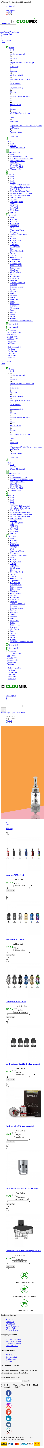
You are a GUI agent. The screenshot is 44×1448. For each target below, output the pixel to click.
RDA (12, 181)
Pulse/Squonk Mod (17, 161)
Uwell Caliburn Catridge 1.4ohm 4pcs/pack (23, 1064)
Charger (13, 238)
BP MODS (14, 58)
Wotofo (19, 132)
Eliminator (14, 232)
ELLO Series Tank (17, 189)
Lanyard (13, 306)
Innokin (18, 84)
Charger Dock (15, 240)
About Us (9, 1320)
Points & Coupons (12, 1326)
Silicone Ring (15, 304)
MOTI (12, 100)
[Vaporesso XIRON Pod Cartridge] (23, 1246)
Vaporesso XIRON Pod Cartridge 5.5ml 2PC (23, 1251)
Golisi (20, 75)
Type (18, 1072)
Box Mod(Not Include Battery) (21, 159)
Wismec (13, 132)
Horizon (27, 79)
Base (12, 236)
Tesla (12, 117)
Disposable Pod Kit (17, 148)
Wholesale (9, 1355)
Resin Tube (14, 278)
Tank (7, 827)
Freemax (13, 71)
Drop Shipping (11, 1357)
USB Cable (14, 299)
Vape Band (14, 245)
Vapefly (16, 128)
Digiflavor (14, 62)
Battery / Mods (14, 152)
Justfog (20, 88)
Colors (16, 883)
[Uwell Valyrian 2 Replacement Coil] (23, 1122)
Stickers (13, 293)
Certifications (10, 1359)
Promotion (12, 330)
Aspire (6, 32)
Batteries (13, 285)
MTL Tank (14, 204)
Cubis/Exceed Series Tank (20, 187)
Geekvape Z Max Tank (15, 939)
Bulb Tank (14, 208)
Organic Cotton (16, 257)
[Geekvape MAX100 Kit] (23, 870)
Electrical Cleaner (16, 287)
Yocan (14, 136)
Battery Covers (15, 264)
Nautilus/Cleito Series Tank (20, 195)
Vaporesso (15, 126)
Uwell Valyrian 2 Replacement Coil (20, 1126)
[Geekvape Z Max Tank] (23, 935)
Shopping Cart (6, 34)
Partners (9, 1361)
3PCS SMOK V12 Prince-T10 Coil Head (22, 1188)
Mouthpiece (14, 226)
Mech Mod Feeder (17, 251)
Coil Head (14, 219)
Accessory (9, 829)
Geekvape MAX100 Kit (15, 875)
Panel (12, 310)
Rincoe (13, 109)
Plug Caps (14, 270)
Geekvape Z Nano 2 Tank (16, 1002)
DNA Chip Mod (16, 165)
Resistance (20, 1197)
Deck (12, 228)
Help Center (10, 10)
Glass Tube (14, 224)
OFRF (13, 105)
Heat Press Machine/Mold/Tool (21, 321)
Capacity (19, 1259)
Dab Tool (13, 316)
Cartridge (13, 221)
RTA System (15, 247)
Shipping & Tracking (13, 1341)
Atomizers (11, 174)
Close (3, 42)
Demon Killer (23, 62)
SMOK (14, 113)
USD (10, 12)
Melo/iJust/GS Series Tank (20, 191)
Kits (9, 141)
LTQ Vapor (25, 96)
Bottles (12, 289)
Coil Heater (14, 308)
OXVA (18, 105)
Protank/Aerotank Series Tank (21, 193)
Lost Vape (15, 96)
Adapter (13, 243)
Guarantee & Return (13, 1344)
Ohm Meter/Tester (17, 230)
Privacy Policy (11, 1328)
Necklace (13, 295)
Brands (11, 48)
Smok (16, 32)
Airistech (21, 54)
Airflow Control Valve (18, 234)
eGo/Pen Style (15, 272)
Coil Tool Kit (15, 262)
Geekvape (14, 75)
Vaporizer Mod (15, 169)
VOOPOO (26, 126)
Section (13, 312)
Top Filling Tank (16, 202)
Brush (12, 314)
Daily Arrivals (14, 332)
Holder (12, 297)
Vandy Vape (5, 712)
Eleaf (12, 67)
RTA (12, 178)
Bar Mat (13, 274)
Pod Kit (13, 146)
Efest (16, 67)
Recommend (11, 341)
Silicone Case (15, 268)
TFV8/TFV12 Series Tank (20, 185)
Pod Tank (13, 212)
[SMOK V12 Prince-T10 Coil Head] (23, 1184)
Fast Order (11, 343)
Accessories (13, 215)
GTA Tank (14, 206)
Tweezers (13, 255)
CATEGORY (6, 40)
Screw (12, 302)
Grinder (13, 318)
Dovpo (31, 62)
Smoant (27, 113)
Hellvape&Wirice (17, 79)
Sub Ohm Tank (16, 197)
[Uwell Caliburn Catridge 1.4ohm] (23, 1059)
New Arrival (13, 324)
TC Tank (13, 200)
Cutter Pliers (14, 276)
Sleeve (12, 249)
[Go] (3, 709)
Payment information (13, 1339)
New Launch (13, 327)
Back (12, 50)
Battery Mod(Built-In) (18, 156)
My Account (10, 6)
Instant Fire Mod (16, 167)
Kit (7, 822)
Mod (7, 824)
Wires (12, 253)
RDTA (12, 183)
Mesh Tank (14, 210)
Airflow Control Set (17, 283)
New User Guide (12, 1346)
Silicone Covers (16, 266)
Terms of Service (12, 1330)
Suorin (22, 113)
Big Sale (12, 337)
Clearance (12, 339)
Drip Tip (13, 281)
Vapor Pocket (15, 259)
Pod (11, 335)
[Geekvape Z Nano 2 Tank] (23, 997)
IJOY (12, 84)
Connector (14, 291)
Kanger (13, 92)
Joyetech (13, 88)
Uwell (11, 32)
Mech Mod (14, 163)
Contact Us (10, 1322)
